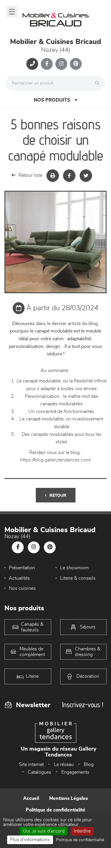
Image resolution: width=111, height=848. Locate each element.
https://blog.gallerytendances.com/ (55, 460)
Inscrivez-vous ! (82, 704)
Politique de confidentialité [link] (80, 840)
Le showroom (74, 567)
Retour (57, 496)
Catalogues (39, 772)
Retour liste (30, 175)
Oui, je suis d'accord (44, 831)
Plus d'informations (30, 839)
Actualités (19, 578)
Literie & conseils (78, 578)
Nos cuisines (22, 588)
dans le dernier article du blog (67, 323)
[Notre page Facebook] (47, 64)
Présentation (22, 567)
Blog (89, 764)
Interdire (82, 831)
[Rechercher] (98, 83)
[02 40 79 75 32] (32, 64)
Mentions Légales (68, 798)
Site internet (31, 764)
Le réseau (64, 764)
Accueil (31, 798)
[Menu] (12, 12)
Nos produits (52, 100)
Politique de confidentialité (55, 810)
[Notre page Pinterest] (76, 64)
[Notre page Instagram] (61, 64)
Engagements (75, 772)
